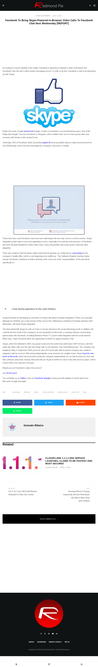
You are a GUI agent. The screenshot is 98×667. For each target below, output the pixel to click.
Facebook (17, 392)
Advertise (41, 642)
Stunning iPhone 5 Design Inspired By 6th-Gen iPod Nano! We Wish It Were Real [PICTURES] (76, 495)
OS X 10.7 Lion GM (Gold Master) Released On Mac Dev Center (22, 492)
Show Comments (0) (48, 519)
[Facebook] (41, 634)
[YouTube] (53, 634)
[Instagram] (49, 634)
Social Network (49, 392)
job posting (77, 253)
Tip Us (67, 642)
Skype (37, 392)
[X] (45, 634)
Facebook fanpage (42, 378)
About (31, 642)
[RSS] (57, 634)
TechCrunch (11, 373)
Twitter (23, 378)
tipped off (46, 142)
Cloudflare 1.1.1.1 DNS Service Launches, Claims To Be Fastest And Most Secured (68, 461)
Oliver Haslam (51, 467)
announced (28, 131)
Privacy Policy (55, 642)
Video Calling (63, 392)
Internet (27, 392)
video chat (75, 392)
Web (85, 392)
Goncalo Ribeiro (43, 16)
